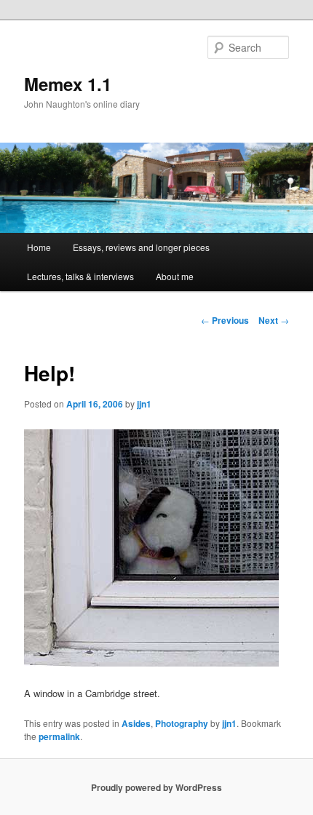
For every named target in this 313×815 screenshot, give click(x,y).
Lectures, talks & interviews (80, 276)
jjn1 (144, 403)
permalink (59, 736)
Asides (136, 723)
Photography (181, 723)
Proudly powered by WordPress (156, 787)
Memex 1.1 (67, 83)
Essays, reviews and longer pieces (141, 247)
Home (39, 247)
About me (175, 276)
